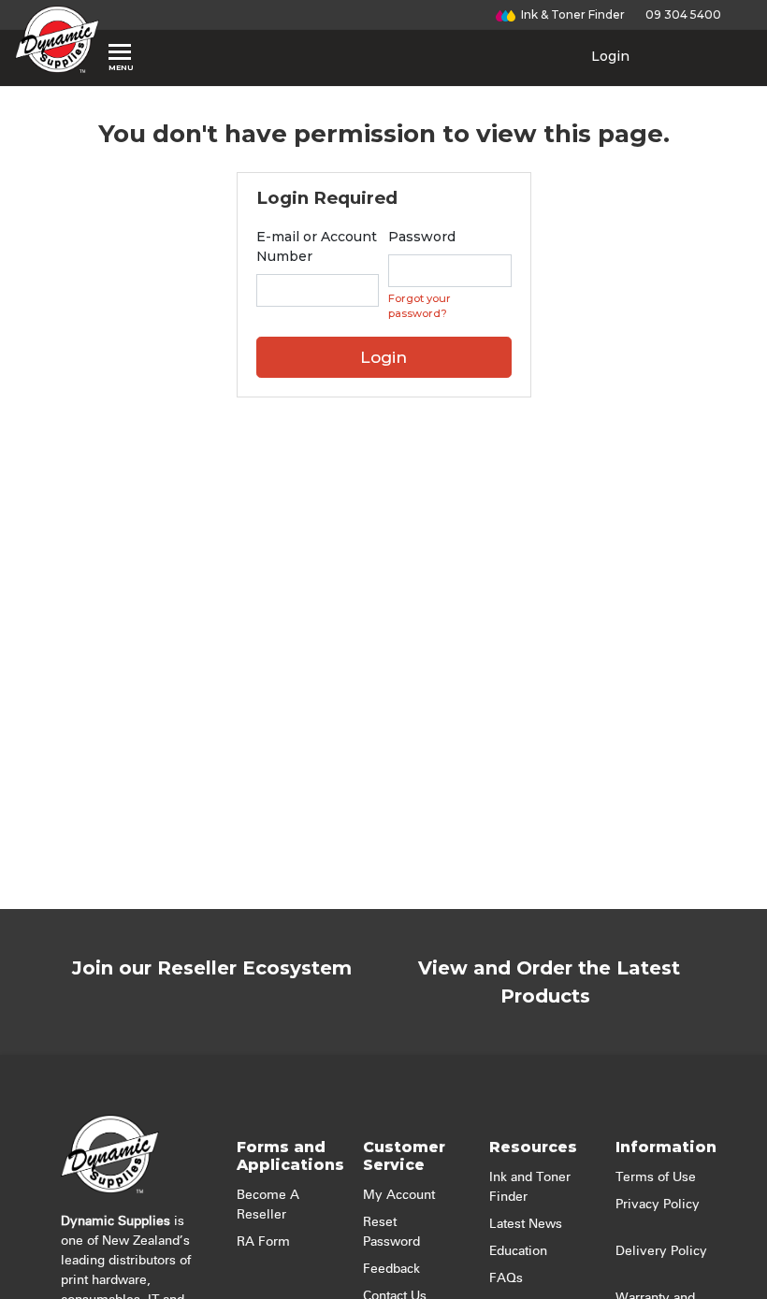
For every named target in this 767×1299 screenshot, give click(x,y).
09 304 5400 (680, 14)
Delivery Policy (661, 1251)
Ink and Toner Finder (530, 1187)
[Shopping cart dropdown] (684, 56)
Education (518, 1251)
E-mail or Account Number (316, 246)
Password (422, 236)
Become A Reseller (268, 1205)
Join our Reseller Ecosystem (212, 968)
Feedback (391, 1269)
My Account (399, 1195)
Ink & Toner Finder (570, 14)
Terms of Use (655, 1177)
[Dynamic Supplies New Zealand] (57, 39)
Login (608, 56)
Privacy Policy (657, 1204)
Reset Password (391, 1232)
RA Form (263, 1241)
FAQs (506, 1278)
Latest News (525, 1224)
